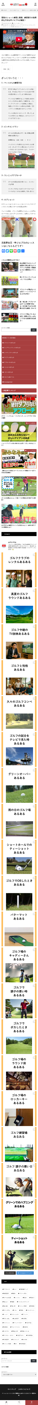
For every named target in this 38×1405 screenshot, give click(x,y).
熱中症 (26, 1327)
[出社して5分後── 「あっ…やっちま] (19, 641)
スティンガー (15, 1314)
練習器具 (6, 1293)
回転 (22, 1310)
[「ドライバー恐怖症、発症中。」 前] (19, 893)
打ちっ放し (7, 1318)
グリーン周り (23, 1293)
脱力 (25, 1297)
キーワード (4, 1358)
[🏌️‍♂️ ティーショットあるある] (19, 1252)
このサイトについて (24, 1389)
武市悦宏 (23, 1343)
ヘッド (6, 1314)
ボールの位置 (7, 1297)
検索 (33, 330)
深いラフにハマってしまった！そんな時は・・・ (28, 278)
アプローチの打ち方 (9, 362)
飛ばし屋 (15, 1331)
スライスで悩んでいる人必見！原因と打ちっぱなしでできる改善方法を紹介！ (28, 317)
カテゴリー (4, 1371)
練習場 (12, 25)
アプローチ (7, 1289)
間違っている (25, 1331)
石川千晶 (29, 1322)
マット (21, 26)
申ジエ (8, 25)
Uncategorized (8, 382)
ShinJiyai (17, 26)
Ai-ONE (25, 1339)
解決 (14, 1293)
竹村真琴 (6, 1339)
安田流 (6, 1327)
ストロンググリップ (23, 1302)
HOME (5, 10)
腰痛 (13, 1302)
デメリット (7, 1322)
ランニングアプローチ (21, 25)
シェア (19, 1403)
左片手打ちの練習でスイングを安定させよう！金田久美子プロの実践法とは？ (18, 526)
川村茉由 (30, 1335)
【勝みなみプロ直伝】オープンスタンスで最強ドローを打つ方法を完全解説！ (18, 471)
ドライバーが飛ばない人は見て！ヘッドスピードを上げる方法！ (28, 291)
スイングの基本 (32, 477)
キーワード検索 (5, 327)
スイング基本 (23, 1306)
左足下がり (20, 1335)
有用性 (25, 1318)
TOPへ (31, 1403)
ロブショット (6, 26)
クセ (15, 1310)
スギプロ (6, 1331)
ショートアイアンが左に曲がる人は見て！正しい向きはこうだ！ (18, 444)
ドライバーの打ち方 (9, 343)
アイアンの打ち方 (9, 357)
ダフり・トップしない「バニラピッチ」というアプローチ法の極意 (18, 417)
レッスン (17, 1297)
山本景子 (16, 1318)
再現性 (32, 1306)
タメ (15, 1289)
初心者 (4, 25)
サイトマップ (12, 1389)
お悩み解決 (33, 505)
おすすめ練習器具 (32, 423)
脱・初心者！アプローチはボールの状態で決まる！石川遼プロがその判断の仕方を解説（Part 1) (28, 305)
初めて (32, 1297)
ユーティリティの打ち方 (11, 352)
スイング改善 (7, 1343)
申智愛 (12, 26)
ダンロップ (16, 1339)
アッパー (25, 1314)
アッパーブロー (18, 1322)
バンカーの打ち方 (9, 367)
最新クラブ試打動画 (9, 338)
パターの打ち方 (8, 372)
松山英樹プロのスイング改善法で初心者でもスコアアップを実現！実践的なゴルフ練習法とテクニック (28, 267)
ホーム (6, 1403)
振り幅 (6, 1306)
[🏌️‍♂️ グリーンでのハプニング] (19, 1216)
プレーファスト (16, 1327)
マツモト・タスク (8, 1335)
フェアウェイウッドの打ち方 (12, 347)
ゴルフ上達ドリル (14, 10)
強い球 (13, 1306)
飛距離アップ (24, 1289)
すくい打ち (7, 1310)
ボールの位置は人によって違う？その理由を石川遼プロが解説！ (18, 499)
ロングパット (30, 1310)
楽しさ (6, 1302)
